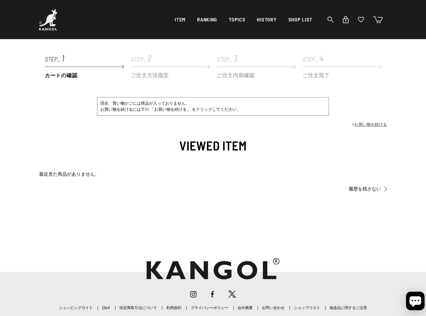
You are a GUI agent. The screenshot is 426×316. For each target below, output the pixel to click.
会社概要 (245, 308)
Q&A (106, 308)
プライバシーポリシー (209, 308)
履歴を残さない (365, 188)
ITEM (180, 19)
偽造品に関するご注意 (348, 308)
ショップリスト (307, 308)
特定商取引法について (138, 308)
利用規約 (173, 308)
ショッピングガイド (76, 308)
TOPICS (237, 19)
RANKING (207, 19)
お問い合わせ (273, 308)
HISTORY (266, 19)
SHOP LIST (300, 19)
